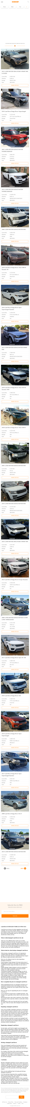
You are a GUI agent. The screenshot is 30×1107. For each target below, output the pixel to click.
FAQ (22, 1103)
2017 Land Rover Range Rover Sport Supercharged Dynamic (11, 774)
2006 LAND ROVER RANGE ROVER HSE (14, 229)
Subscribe (15, 915)
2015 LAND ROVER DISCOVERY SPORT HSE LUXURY (15, 72)
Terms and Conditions (18, 1102)
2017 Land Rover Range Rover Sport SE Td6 (14, 657)
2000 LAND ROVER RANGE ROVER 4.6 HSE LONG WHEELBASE (15, 618)
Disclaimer (25, 1102)
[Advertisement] (15, 24)
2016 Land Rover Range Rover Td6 (11, 695)
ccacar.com (18, 1105)
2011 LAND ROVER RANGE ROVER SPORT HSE (14, 348)
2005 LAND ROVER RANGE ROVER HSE (14, 465)
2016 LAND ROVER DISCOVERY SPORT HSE (15, 541)
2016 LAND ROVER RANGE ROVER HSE (14, 503)
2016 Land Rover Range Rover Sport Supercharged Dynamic (11, 308)
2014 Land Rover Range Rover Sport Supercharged (11, 734)
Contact (19, 1103)
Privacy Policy (10, 1102)
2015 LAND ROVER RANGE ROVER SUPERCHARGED (12, 190)
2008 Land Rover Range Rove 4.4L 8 (12, 813)
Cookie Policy (9, 1103)
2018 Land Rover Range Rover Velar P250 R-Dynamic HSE (14, 388)
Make (12, 6)
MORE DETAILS (15, 85)
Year (20, 6)
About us (14, 1103)
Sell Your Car (4, 1102)
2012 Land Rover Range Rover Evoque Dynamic (15, 579)
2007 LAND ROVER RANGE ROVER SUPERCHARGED (12, 150)
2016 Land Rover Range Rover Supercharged (14, 111)
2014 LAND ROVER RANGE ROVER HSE (14, 851)
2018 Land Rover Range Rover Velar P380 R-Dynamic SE (14, 268)
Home (4, 6)
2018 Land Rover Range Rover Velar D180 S (14, 427)
